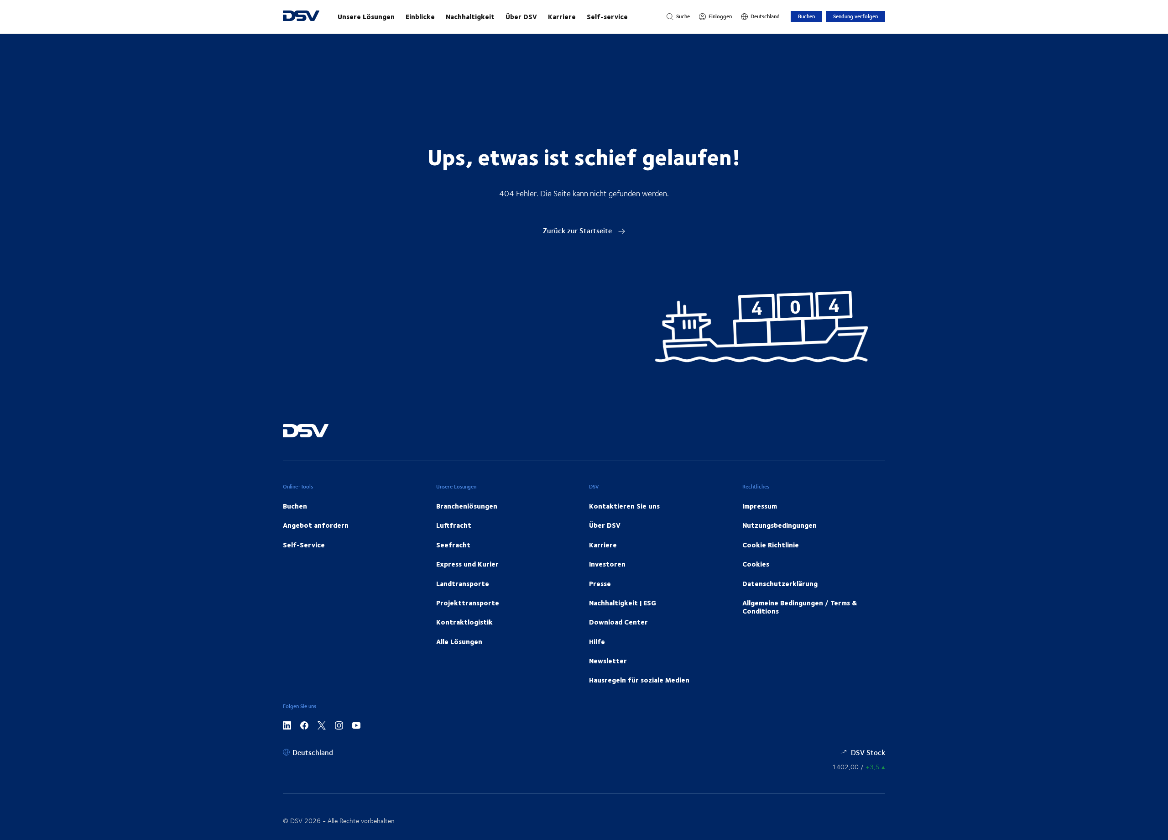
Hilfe (597, 641)
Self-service (607, 16)
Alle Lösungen (459, 641)
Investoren (607, 563)
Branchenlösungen (466, 505)
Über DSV (521, 16)
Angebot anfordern (316, 525)
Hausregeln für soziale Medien (639, 679)
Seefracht (453, 544)
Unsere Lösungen (366, 16)
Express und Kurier (467, 563)
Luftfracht (453, 525)
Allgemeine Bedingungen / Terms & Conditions (799, 606)
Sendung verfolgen (855, 16)
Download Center (618, 621)
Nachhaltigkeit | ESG (622, 602)
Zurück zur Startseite (578, 230)
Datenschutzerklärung (780, 583)
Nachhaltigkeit (470, 16)
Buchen (806, 16)
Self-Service (304, 544)
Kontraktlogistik (464, 621)
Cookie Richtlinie (770, 544)
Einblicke (420, 16)
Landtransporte (462, 583)
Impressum (759, 505)
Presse (600, 583)
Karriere (562, 16)
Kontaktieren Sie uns (624, 505)
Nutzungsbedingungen (779, 525)
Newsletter (608, 660)
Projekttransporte (467, 602)
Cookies (755, 563)
